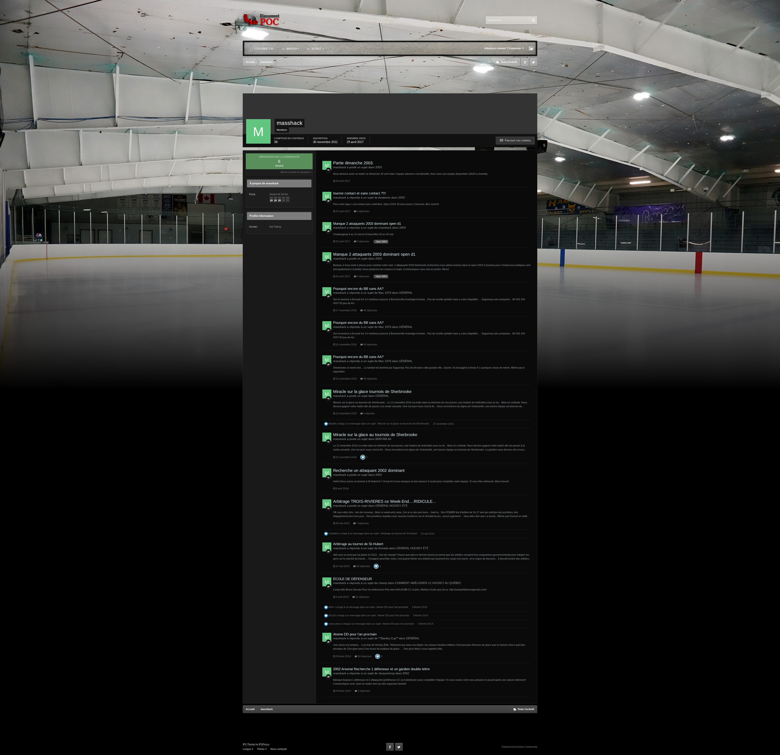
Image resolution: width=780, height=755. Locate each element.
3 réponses (363, 691)
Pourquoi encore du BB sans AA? (358, 289)
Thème (261, 749)
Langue (247, 749)
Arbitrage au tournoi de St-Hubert (398, 533)
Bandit (332, 423)
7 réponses (362, 523)
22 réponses (362, 597)
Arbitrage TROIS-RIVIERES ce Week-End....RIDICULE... (384, 501)
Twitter (533, 62)
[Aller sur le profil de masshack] (326, 165)
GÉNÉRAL (406, 292)
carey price (335, 623)
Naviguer (291, 48)
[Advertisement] (390, 80)
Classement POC (264, 48)
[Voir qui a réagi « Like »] (362, 457)
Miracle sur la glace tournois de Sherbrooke (372, 391)
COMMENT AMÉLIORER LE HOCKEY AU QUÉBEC (428, 583)
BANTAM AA (383, 439)
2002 (378, 474)
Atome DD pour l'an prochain (392, 607)
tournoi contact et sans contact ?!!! (359, 193)
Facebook (525, 62)
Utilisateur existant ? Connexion (503, 48)
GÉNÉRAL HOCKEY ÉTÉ (391, 505)
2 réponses (362, 211)
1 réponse (369, 413)
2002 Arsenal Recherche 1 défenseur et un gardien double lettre (381, 669)
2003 (378, 167)
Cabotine (334, 533)
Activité (316, 48)
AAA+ (331, 607)
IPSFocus (264, 744)
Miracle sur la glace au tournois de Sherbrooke (403, 423)
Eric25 (332, 615)
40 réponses (370, 310)
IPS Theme (249, 744)
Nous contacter (278, 749)
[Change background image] (531, 48)
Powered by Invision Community (519, 746)
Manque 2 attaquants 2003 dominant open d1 (367, 224)
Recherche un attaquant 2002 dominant (369, 470)
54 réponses (364, 656)
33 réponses (363, 566)
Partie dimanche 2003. (353, 163)
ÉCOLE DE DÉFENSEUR (352, 579)
